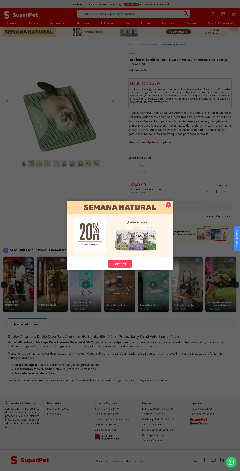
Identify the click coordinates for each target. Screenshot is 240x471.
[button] (231, 462)
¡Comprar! (120, 264)
